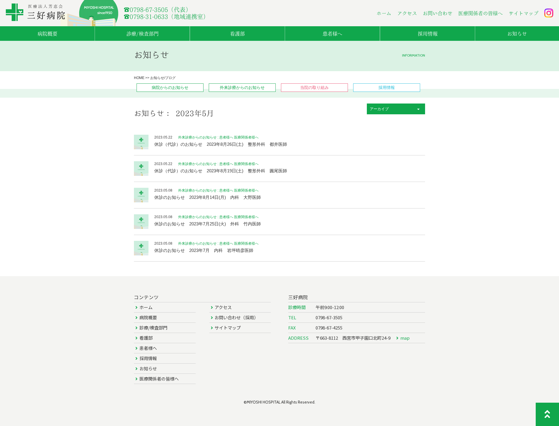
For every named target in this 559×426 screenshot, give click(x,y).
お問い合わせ (437, 13)
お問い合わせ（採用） (236, 317)
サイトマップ (523, 13)
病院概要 (148, 317)
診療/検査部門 (153, 328)
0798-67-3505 (329, 317)
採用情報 (148, 358)
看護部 (146, 338)
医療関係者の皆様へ (480, 13)
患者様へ (148, 348)
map (405, 338)
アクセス (407, 13)
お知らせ (148, 368)
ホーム (383, 13)
